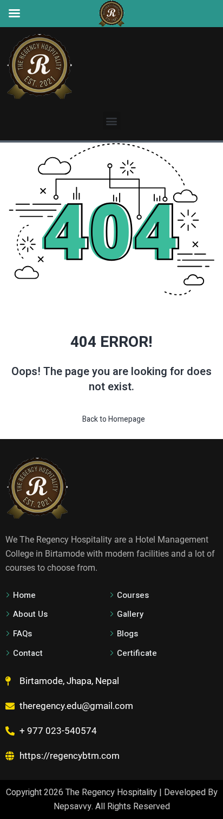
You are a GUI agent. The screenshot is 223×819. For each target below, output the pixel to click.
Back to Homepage (113, 419)
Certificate (137, 653)
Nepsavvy (72, 806)
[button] (112, 121)
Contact (28, 653)
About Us (30, 614)
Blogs (127, 634)
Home (24, 595)
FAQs (22, 634)
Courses (133, 595)
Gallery (130, 614)
